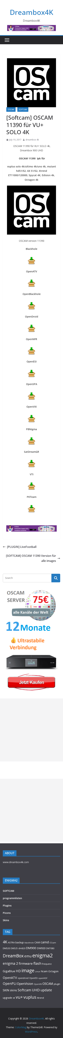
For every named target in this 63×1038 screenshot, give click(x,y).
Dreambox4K (31, 12)
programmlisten (12, 898)
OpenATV (10, 978)
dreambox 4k (32, 139)
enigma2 (42, 955)
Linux (37, 971)
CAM (37, 942)
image (28, 970)
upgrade (7, 997)
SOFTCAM (23, 109)
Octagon (53, 971)
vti (14, 997)
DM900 (31, 948)
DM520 (6, 948)
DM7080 (50, 948)
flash (37, 963)
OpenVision (25, 983)
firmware (26, 963)
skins (13, 990)
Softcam (24, 990)
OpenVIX (38, 984)
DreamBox (13, 956)
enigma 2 (10, 963)
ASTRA (11, 942)
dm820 (21, 948)
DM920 (41, 948)
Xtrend (40, 997)
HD (18, 971)
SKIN (6, 990)
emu (27, 956)
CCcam (53, 942)
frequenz (47, 963)
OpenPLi (9, 983)
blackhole (29, 942)
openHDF (42, 978)
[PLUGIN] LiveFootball (21, 547)
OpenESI (33, 978)
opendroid (23, 978)
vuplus (29, 997)
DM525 (14, 948)
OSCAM (11, 109)
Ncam (44, 971)
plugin (57, 984)
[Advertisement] (31, 729)
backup (19, 942)
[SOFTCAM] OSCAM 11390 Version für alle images (31, 558)
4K (5, 941)
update (46, 990)
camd (45, 942)
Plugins (7, 905)
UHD (36, 989)
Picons (7, 913)
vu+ (19, 997)
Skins (6, 920)
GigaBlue (9, 971)
